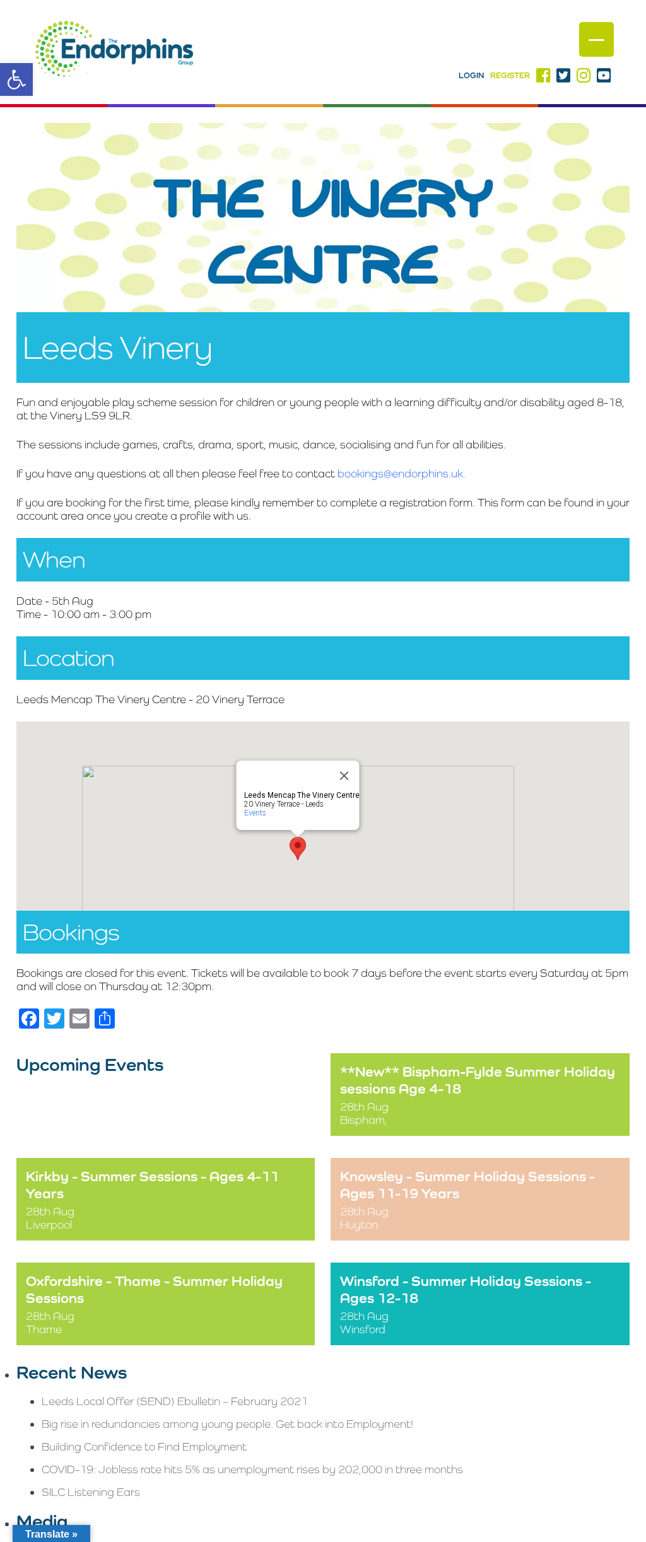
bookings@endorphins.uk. (402, 473)
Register (510, 75)
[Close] (344, 776)
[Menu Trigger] (596, 39)
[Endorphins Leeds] (114, 52)
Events (255, 813)
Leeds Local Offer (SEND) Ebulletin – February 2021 (175, 1401)
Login (471, 75)
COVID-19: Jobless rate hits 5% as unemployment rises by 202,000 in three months (252, 1469)
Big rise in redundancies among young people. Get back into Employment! (227, 1423)
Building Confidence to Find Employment (144, 1446)
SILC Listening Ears (91, 1491)
